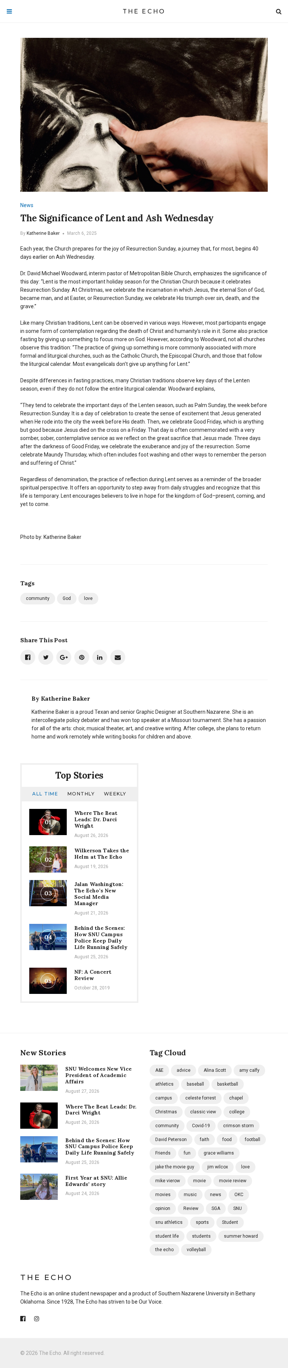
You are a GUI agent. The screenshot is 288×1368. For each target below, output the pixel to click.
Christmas (166, 1111)
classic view (203, 1111)
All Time (45, 794)
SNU (237, 1208)
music (190, 1194)
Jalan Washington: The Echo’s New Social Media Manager (98, 893)
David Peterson (171, 1139)
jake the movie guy (174, 1167)
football (252, 1139)
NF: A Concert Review (92, 975)
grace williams (219, 1153)
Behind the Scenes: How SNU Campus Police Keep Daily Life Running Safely (101, 937)
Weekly (115, 794)
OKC (238, 1194)
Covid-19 (201, 1125)
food (227, 1139)
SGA (216, 1208)
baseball (195, 1084)
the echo (164, 1249)
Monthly (81, 794)
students (201, 1236)
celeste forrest (200, 1098)
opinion (162, 1208)
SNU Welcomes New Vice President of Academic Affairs (98, 1075)
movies (163, 1194)
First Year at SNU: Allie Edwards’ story (96, 1180)
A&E (159, 1070)
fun (187, 1153)
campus (163, 1098)
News (26, 205)
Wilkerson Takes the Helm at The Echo (101, 853)
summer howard (241, 1236)
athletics (164, 1084)
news (215, 1194)
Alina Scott (215, 1070)
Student (230, 1222)
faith (204, 1139)
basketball (227, 1084)
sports (202, 1222)
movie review (232, 1180)
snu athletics (169, 1222)
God (67, 598)
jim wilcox (217, 1167)
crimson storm (238, 1125)
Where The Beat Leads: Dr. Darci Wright (95, 819)
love (88, 598)
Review (190, 1208)
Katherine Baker (43, 233)
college (236, 1111)
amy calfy (249, 1070)
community (38, 598)
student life (167, 1236)
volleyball (196, 1249)
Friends (163, 1153)
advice (183, 1070)
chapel (236, 1098)
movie (199, 1180)
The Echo (144, 11)
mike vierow (167, 1180)
